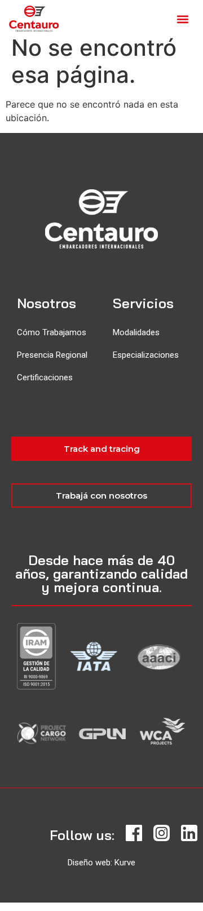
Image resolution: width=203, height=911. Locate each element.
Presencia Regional (52, 355)
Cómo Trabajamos (51, 332)
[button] (182, 19)
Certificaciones (45, 377)
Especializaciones (146, 355)
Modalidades (136, 332)
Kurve (124, 862)
